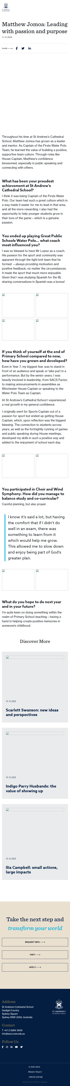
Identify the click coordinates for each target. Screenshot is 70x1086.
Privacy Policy (35, 1072)
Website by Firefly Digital (35, 1082)
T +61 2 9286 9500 (12, 1030)
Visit (32, 954)
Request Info (32, 942)
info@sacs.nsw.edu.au (13, 1033)
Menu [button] (63, 7)
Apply (32, 967)
